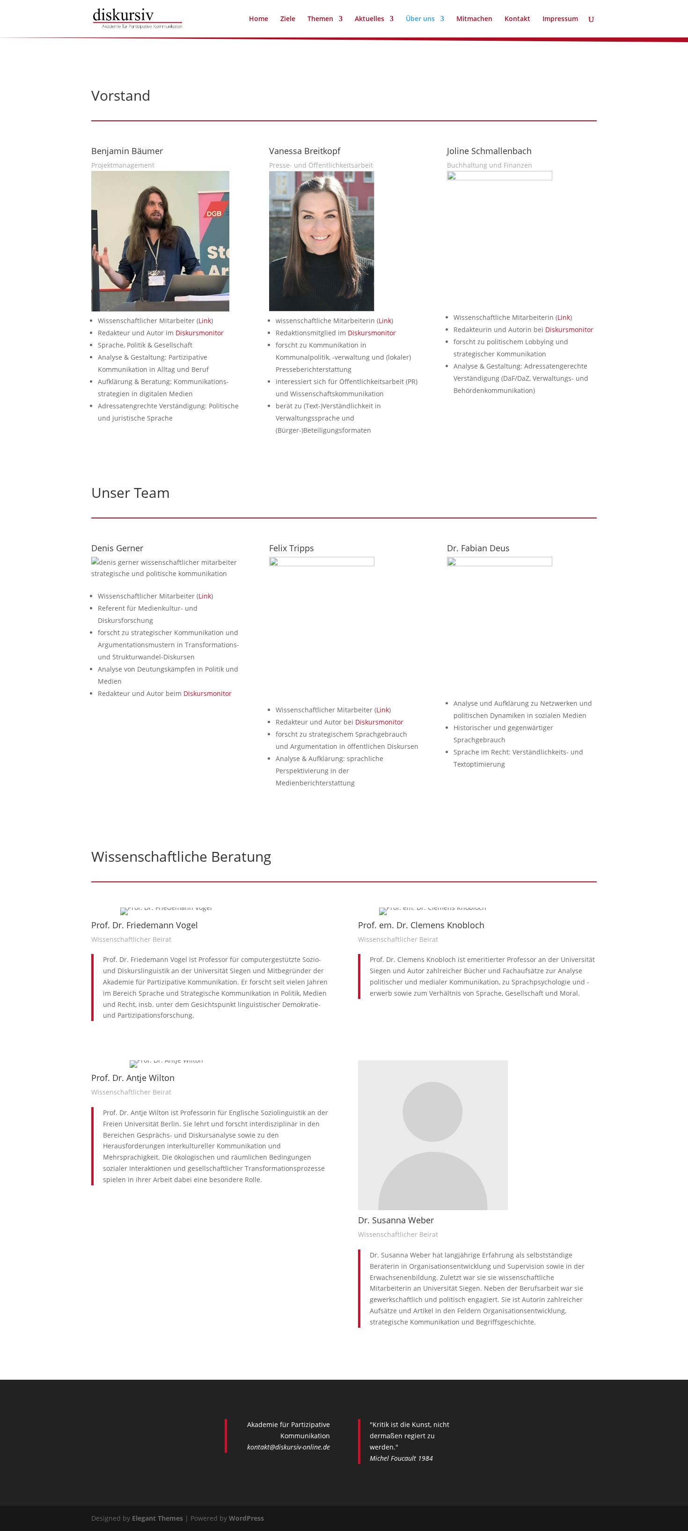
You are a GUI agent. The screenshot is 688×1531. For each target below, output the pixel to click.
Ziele (287, 19)
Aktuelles (369, 19)
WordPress (246, 1518)
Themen (320, 19)
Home (258, 19)
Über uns (420, 19)
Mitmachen (474, 19)
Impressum (560, 19)
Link (204, 320)
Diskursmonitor (200, 332)
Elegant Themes (157, 1518)
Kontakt (517, 19)
